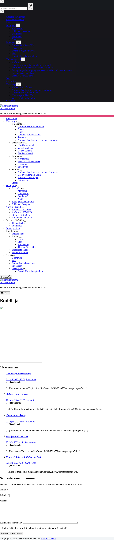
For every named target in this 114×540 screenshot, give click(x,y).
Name (4, 489)
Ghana (21, 129)
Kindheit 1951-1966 (21, 209)
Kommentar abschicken (11, 533)
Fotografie (11, 185)
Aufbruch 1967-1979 (22, 212)
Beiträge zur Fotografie (23, 201)
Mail (14, 260)
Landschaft (23, 196)
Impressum (17, 266)
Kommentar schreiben (11, 522)
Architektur (23, 193)
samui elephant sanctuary (18, 373)
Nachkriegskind (13, 207)
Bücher (21, 239)
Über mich (17, 258)
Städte (15, 183)
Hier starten (11, 118)
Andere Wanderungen (28, 177)
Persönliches (18, 233)
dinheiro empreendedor (17, 394)
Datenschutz (17, 268)
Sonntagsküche (13, 228)
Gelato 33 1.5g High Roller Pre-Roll (23, 457)
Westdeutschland (26, 148)
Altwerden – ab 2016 (22, 217)
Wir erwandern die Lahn (29, 175)
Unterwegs (11, 121)
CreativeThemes (48, 538)
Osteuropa (22, 164)
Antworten (31, 379)
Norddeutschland (26, 145)
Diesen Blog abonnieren (23, 263)
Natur (20, 199)
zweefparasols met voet (17, 436)
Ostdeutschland (25, 150)
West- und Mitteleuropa (29, 161)
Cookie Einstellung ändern (30, 271)
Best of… (16, 188)
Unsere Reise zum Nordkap (31, 126)
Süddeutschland (25, 153)
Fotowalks (23, 180)
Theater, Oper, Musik (28, 247)
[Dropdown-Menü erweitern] (24, 124)
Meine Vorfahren (20, 252)
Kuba (20, 132)
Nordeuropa (23, 158)
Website (3, 500)
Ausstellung (23, 244)
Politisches (17, 225)
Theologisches (18, 223)
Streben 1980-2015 (21, 215)
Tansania (22, 137)
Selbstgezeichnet (19, 249)
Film (20, 241)
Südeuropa (23, 166)
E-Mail (4, 495)
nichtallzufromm (7, 108)
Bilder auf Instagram (21, 204)
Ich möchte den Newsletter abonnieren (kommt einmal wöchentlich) (35, 528)
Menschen (22, 191)
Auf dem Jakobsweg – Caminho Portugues (38, 140)
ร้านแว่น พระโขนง (15, 415)
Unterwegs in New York (29, 134)
